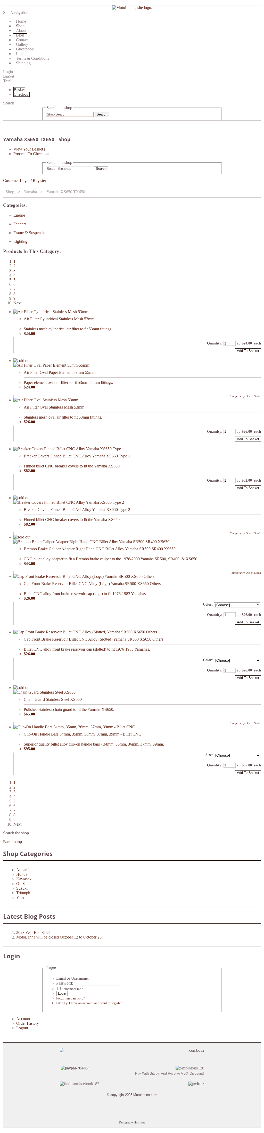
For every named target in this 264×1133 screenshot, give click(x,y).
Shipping (23, 63)
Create (141, 1122)
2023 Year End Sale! (33, 932)
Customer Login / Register (24, 180)
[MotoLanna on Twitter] (196, 1084)
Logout (22, 1028)
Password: (64, 983)
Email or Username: (72, 978)
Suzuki (22, 888)
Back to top (12, 841)
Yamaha (30, 192)
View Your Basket (28, 149)
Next (17, 303)
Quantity (214, 343)
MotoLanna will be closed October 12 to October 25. (59, 937)
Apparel (22, 870)
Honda (21, 874)
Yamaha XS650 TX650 (65, 192)
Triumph (23, 893)
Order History (27, 1023)
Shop (10, 192)
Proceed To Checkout (31, 154)
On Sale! (23, 883)
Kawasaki (24, 879)
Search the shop (16, 833)
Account (23, 1018)
